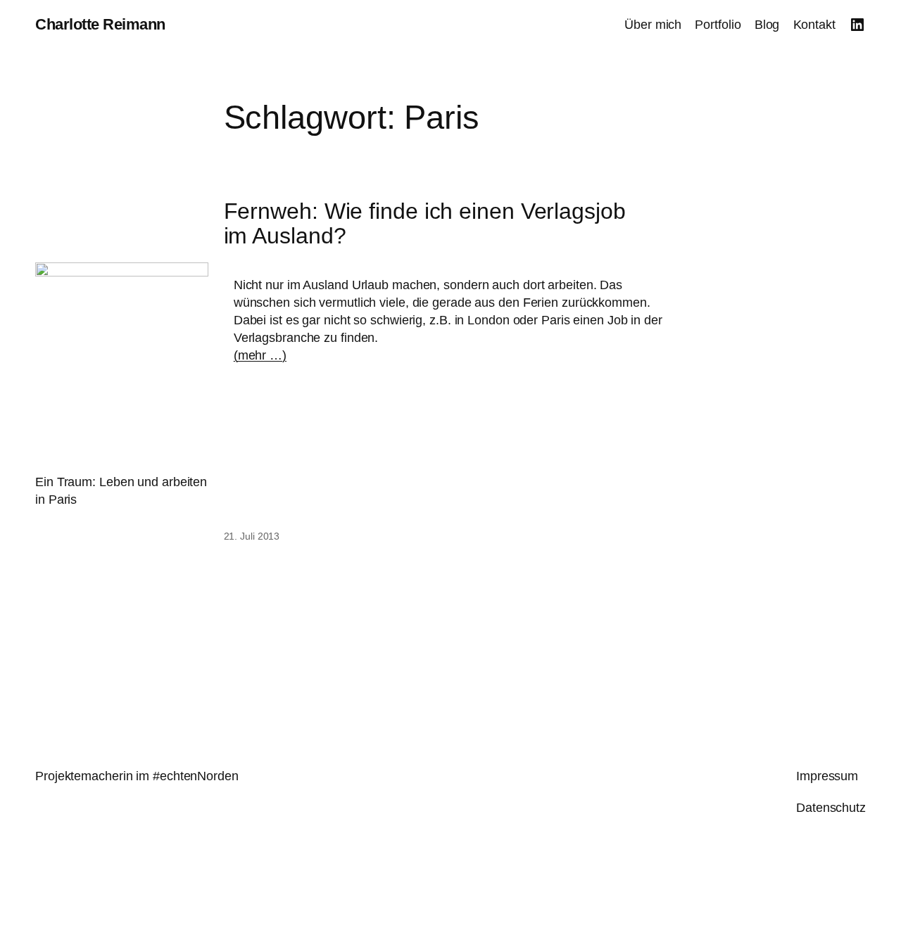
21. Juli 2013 (252, 536)
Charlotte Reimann (100, 24)
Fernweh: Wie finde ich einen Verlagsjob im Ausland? (425, 224)
